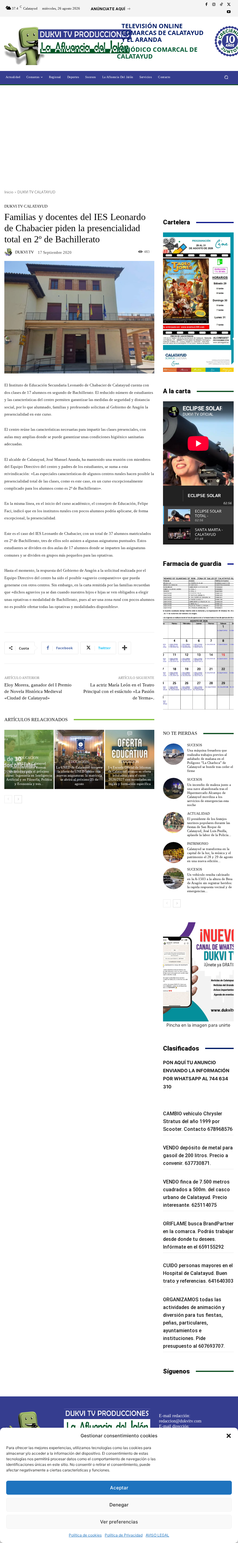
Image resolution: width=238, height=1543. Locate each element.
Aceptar (119, 1488)
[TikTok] (221, 4)
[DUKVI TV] (9, 252)
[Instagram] (214, 4)
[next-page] (18, 799)
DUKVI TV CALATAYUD (36, 192)
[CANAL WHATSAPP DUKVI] (198, 971)
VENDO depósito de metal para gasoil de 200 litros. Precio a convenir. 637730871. (198, 1155)
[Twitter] (228, 4)
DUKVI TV (24, 252)
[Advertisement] (119, 135)
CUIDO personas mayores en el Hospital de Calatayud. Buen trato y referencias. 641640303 (198, 1273)
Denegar (119, 1505)
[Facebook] (206, 4)
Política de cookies (85, 1535)
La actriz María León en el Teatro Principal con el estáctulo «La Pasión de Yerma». (118, 691)
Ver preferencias (119, 1522)
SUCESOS (194, 745)
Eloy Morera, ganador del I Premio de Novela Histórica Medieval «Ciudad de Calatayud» (38, 691)
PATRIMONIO (197, 843)
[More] (124, 648)
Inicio (8, 192)
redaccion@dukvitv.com (180, 1421)
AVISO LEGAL (157, 1535)
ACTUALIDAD (198, 813)
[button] (229, 1436)
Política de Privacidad (124, 1535)
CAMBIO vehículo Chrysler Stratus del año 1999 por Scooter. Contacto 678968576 (197, 1121)
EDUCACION (28, 758)
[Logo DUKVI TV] (27, 44)
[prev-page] (8, 799)
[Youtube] (228, 12)
